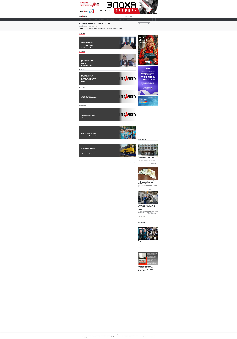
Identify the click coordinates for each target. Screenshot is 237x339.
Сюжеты (95, 19)
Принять (144, 336)
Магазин (123, 19)
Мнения (90, 19)
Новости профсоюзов (88, 28)
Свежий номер (109, 19)
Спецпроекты (101, 19)
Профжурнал (117, 19)
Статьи (85, 19)
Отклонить (151, 336)
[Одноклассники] (144, 24)
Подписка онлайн (131, 19)
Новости (81, 19)
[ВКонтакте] (140, 24)
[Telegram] (148, 24)
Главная (81, 28)
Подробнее (85, 337)
